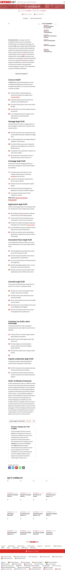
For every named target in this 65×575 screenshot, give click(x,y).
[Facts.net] (8, 1)
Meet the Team (21, 546)
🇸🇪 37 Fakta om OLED (20, 558)
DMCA (2, 547)
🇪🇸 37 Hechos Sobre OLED (20, 556)
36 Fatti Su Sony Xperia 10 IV (38, 514)
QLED (18, 344)
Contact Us (39, 546)
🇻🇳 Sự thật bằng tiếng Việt (35, 569)
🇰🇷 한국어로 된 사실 (56, 565)
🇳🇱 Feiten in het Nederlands (24, 567)
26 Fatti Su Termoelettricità (48, 51)
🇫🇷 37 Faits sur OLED (45, 556)
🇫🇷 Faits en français (25, 562)
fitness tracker (31, 225)
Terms (8, 547)
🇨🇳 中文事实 (58, 569)
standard (13, 443)
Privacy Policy (15, 547)
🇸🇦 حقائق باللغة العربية (51, 564)
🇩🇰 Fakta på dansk (5, 564)
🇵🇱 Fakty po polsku (37, 567)
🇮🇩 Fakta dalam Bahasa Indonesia (31, 565)
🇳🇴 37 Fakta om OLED (57, 556)
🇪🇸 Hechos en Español (37, 562)
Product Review (30, 546)
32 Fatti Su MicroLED (10, 514)
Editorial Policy (11, 546)
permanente (14, 176)
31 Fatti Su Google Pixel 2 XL (38, 533)
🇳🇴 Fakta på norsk (28, 564)
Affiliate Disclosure (57, 546)
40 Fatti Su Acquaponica (49, 45)
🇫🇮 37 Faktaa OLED (33, 556)
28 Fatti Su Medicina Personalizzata (48, 27)
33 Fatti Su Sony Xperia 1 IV (50, 495)
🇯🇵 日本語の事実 (45, 565)
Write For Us (48, 546)
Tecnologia (25, 18)
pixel (25, 60)
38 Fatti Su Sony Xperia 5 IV (12, 533)
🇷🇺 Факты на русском (6, 569)
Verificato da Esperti (27, 14)
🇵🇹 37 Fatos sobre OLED (6, 558)
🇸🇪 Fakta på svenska (16, 564)
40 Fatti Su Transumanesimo (48, 32)
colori (23, 54)
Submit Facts (25, 547)
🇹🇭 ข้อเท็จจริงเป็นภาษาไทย (20, 569)
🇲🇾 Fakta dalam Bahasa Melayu (8, 567)
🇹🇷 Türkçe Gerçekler (48, 569)
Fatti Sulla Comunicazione (36, 18)
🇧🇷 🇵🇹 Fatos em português (51, 562)
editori (16, 445)
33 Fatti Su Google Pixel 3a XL (25, 533)
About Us (3, 546)
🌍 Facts (3, 562)
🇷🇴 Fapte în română (48, 567)
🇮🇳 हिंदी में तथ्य (19, 565)
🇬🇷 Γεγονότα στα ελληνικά (7, 565)
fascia (21, 213)
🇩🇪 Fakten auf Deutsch (13, 562)
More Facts (32, 547)
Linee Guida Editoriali (39, 14)
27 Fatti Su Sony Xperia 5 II (25, 514)
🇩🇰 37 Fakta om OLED (6, 556)
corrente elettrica (15, 97)
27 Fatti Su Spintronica (49, 533)
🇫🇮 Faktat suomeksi (38, 564)
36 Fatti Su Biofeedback (49, 40)
